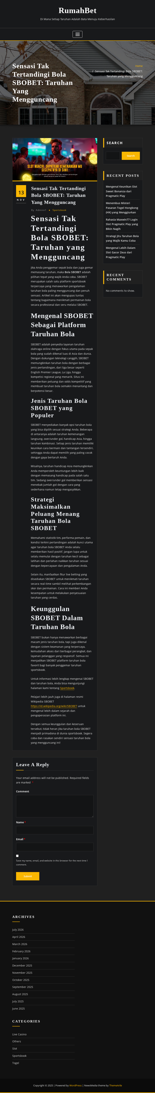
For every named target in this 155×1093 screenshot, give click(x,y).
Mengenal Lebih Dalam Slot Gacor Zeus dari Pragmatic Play (120, 252)
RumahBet (78, 10)
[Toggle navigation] (77, 34)
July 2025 (18, 1001)
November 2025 (22, 972)
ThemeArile (115, 1085)
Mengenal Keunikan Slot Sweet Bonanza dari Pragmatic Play (121, 191)
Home (139, 66)
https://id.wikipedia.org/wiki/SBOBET (54, 706)
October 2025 (20, 980)
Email (20, 839)
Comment (22, 791)
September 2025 (22, 987)
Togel (15, 1063)
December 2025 (22, 965)
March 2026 (19, 944)
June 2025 (18, 1008)
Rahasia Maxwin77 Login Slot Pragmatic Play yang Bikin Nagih (122, 224)
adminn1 (38, 210)
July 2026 (18, 929)
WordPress (75, 1085)
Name (21, 822)
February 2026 (21, 951)
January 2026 (20, 958)
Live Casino (19, 1034)
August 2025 (20, 994)
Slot (14, 1048)
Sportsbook (59, 210)
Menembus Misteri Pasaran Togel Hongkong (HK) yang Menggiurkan (122, 207)
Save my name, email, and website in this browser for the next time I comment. (52, 862)
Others (16, 1041)
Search (115, 143)
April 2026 (18, 937)
